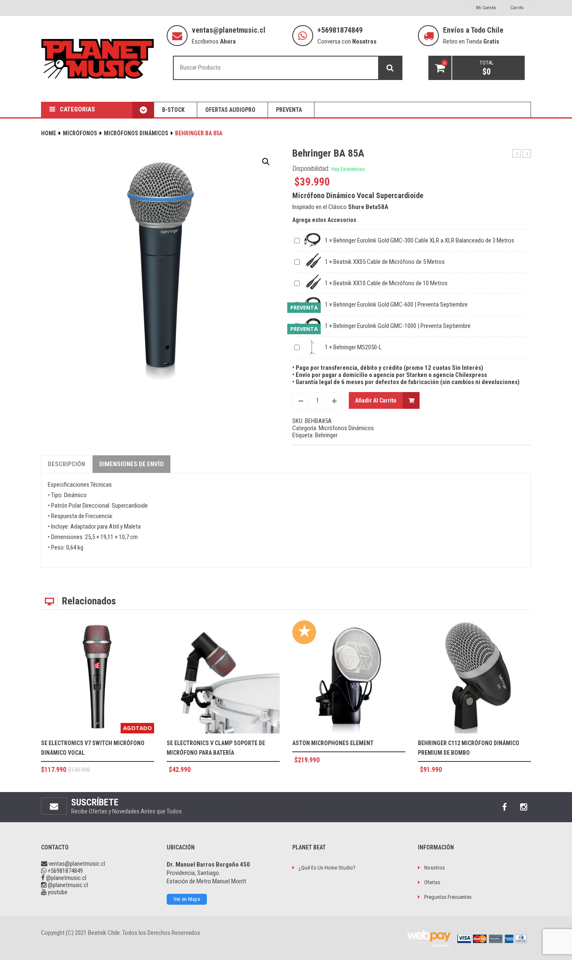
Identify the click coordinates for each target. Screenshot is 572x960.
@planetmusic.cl (65, 878)
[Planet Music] (97, 59)
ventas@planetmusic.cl (228, 30)
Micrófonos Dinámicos (136, 133)
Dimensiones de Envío (131, 464)
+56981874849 (340, 30)
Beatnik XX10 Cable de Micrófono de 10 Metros (390, 283)
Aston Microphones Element (333, 743)
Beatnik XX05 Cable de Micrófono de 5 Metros (389, 262)
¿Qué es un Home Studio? (327, 868)
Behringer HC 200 (516, 153)
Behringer (326, 435)
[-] (300, 400)
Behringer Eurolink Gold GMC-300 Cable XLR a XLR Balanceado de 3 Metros (423, 240)
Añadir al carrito (376, 400)
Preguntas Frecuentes (448, 897)
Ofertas (432, 882)
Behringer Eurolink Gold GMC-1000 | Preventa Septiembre (402, 326)
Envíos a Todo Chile (473, 30)
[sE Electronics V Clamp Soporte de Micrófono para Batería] (223, 676)
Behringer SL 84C (527, 153)
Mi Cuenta (486, 7)
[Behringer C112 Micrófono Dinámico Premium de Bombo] (474, 676)
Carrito (516, 7)
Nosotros (434, 868)
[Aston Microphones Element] (348, 676)
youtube (56, 892)
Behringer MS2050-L (357, 347)
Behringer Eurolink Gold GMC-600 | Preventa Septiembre (400, 304)
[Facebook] (504, 807)
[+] (334, 400)
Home (48, 133)
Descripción (66, 464)
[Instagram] (523, 807)
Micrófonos (80, 133)
